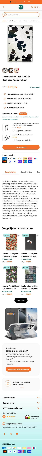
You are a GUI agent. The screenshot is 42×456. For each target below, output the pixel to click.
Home (5, 21)
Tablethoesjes (12, 21)
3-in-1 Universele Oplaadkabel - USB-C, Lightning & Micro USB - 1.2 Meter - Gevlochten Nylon (26, 124)
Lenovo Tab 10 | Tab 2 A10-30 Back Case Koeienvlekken (34, 21)
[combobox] (21, 14)
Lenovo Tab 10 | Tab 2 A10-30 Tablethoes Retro (10, 256)
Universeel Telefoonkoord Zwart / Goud (22, 135)
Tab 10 (25, 21)
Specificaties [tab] (26, 172)
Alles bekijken (21, 300)
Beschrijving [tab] (10, 172)
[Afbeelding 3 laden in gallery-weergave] (16, 70)
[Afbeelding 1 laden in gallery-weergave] (5, 70)
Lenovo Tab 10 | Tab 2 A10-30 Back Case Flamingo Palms (10, 289)
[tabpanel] (21, 199)
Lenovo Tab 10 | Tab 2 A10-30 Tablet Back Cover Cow (29, 256)
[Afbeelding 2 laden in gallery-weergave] (10, 70)
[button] (3, 7)
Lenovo (20, 21)
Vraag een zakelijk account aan (18, 369)
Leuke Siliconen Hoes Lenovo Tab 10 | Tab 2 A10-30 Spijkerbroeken (30, 289)
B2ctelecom (11, 444)
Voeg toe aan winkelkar (23, 131)
